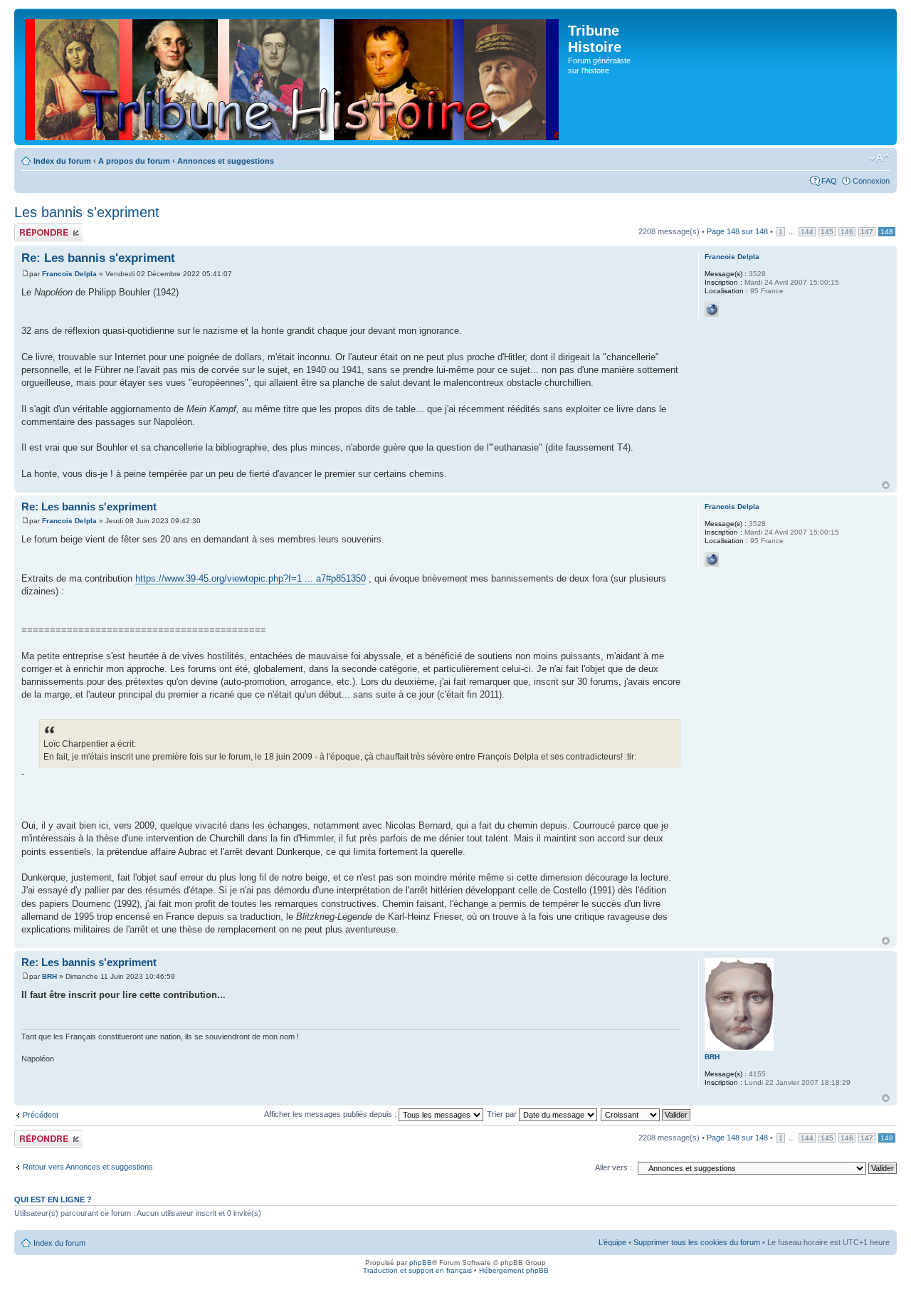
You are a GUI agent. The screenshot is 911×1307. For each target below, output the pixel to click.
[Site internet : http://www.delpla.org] (712, 310)
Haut (886, 485)
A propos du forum (134, 161)
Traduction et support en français (417, 1270)
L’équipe (612, 1242)
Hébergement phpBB (514, 1270)
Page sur (737, 231)
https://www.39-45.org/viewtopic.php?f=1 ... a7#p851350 (250, 578)
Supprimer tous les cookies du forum (696, 1242)
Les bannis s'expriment (86, 212)
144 (807, 232)
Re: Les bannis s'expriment (98, 258)
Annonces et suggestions (225, 161)
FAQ (829, 181)
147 (866, 232)
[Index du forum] (293, 77)
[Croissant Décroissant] (646, 1114)
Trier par (503, 1114)
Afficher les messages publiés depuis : (331, 1114)
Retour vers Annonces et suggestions (88, 1166)
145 (827, 232)
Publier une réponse (33, 232)
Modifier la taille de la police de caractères (879, 158)
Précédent (40, 1115)
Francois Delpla (69, 274)
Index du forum (62, 161)
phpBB (420, 1262)
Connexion (871, 181)
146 (847, 232)
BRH (49, 976)
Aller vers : (613, 1167)
